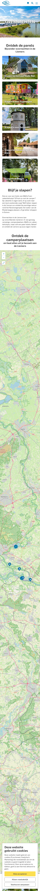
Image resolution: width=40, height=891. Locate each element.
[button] (23, 578)
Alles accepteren (20, 874)
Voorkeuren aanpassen (20, 884)
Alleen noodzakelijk (20, 879)
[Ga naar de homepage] (6, 3)
